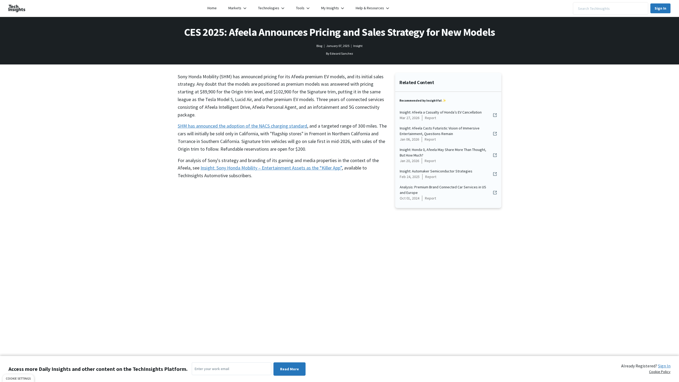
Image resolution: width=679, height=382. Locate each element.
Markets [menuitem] (234, 8)
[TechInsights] (16, 8)
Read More (289, 369)
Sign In (664, 365)
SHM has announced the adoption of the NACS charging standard (242, 126)
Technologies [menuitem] (268, 8)
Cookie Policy (660, 371)
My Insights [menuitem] (330, 8)
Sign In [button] (660, 8)
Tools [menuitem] (300, 8)
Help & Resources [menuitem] (370, 8)
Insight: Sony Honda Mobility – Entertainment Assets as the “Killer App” (271, 168)
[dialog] (18, 378)
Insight (358, 46)
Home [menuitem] (212, 8)
